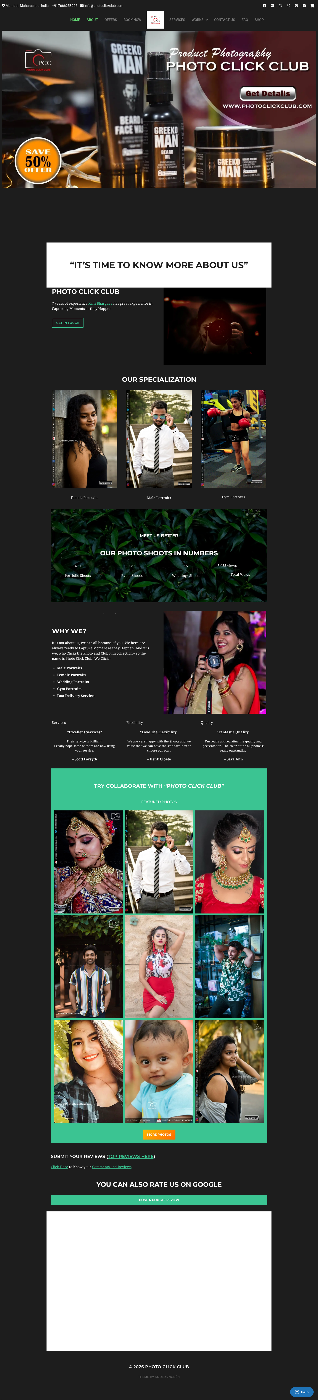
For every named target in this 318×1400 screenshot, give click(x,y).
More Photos (159, 1134)
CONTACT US (224, 20)
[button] (199, 20)
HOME (75, 20)
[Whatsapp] (280, 5)
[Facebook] (264, 5)
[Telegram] (304, 5)
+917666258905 (65, 6)
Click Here (59, 1167)
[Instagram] (288, 5)
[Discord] (272, 5)
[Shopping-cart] (312, 5)
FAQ (245, 20)
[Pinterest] (296, 5)
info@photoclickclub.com (103, 6)
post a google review (159, 1200)
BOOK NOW (132, 20)
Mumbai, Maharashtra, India (28, 6)
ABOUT (92, 20)
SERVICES (177, 20)
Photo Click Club (167, 1366)
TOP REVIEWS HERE (131, 1156)
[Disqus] (159, 1296)
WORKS (198, 20)
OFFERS (110, 20)
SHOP (259, 20)
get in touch (67, 323)
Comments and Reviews (112, 1167)
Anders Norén (167, 1377)
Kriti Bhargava (100, 303)
